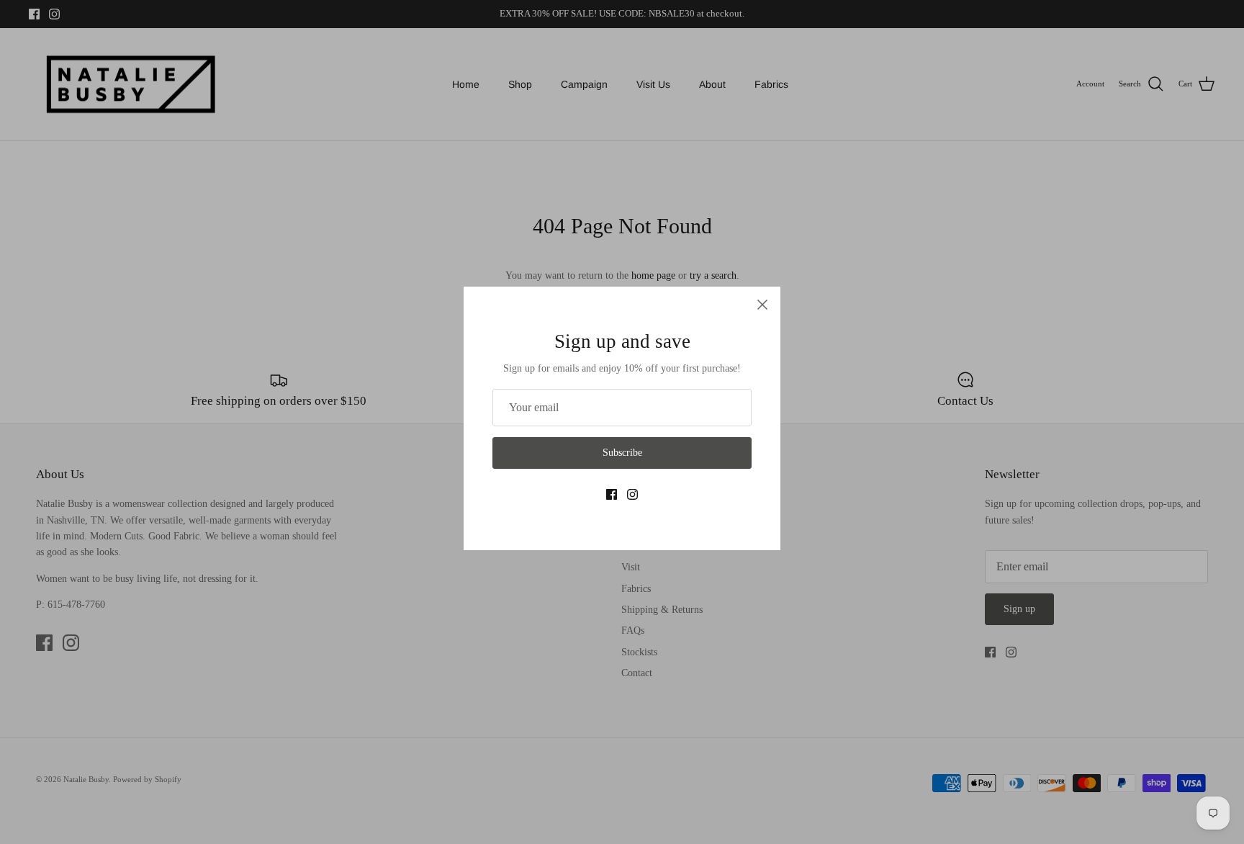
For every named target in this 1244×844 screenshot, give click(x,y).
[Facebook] (611, 494)
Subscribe (622, 452)
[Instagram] (632, 494)
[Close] (762, 304)
